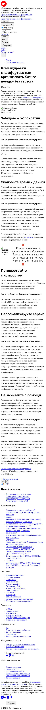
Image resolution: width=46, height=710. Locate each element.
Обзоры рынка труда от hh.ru (17, 497)
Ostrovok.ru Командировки (33, 98)
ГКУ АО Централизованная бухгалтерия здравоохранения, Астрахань (20, 551)
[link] (5, 42)
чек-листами (28, 237)
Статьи (8, 60)
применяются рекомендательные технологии (20, 683)
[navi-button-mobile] (3, 55)
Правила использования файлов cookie (16, 19)
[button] (3, 48)
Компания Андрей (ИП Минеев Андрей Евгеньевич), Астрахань (23, 565)
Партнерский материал (15, 62)
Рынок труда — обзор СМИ (17, 501)
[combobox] (11, 703)
